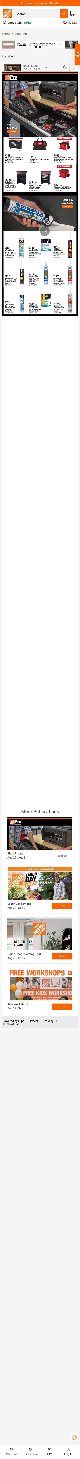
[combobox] (36, 14)
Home (6, 33)
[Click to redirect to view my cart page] (72, 13)
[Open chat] (77, 54)
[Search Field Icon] (64, 13)
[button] (36, 47)
